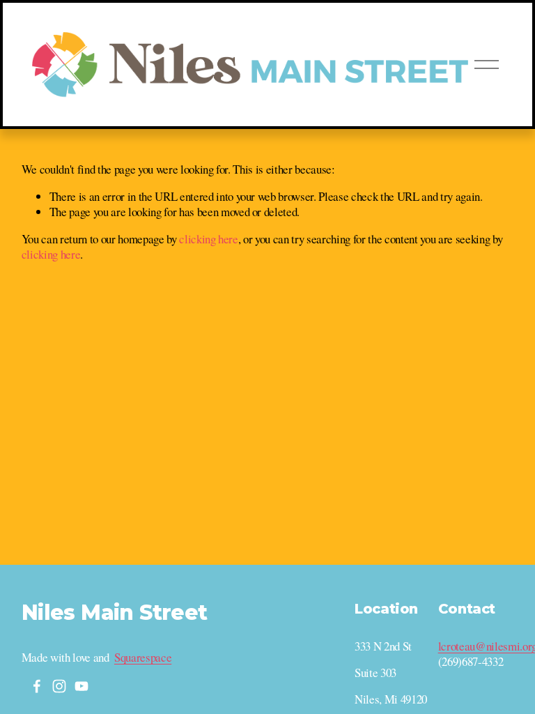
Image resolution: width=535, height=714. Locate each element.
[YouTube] (81, 686)
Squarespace (142, 657)
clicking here (208, 239)
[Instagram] (59, 686)
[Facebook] (37, 686)
